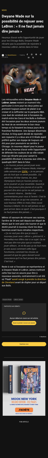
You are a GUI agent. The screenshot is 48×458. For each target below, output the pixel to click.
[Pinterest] (36, 54)
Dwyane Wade (7, 299)
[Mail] (28, 57)
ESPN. (25, 171)
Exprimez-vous (24, 344)
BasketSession (12, 55)
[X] (33, 57)
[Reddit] (40, 54)
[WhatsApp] (31, 54)
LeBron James (18, 299)
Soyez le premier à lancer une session (24, 323)
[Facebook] (27, 54)
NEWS (4, 10)
